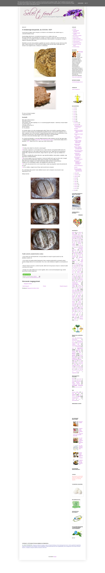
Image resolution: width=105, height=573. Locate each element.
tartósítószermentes (75, 370)
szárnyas (78, 304)
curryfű (75, 251)
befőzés (80, 340)
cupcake (73, 346)
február (75, 186)
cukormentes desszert (76, 345)
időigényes (74, 358)
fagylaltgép (74, 352)
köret (75, 360)
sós (74, 369)
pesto (75, 294)
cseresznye (74, 246)
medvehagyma (75, 284)
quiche (80, 364)
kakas (75, 265)
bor (79, 239)
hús (82, 261)
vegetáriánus (74, 372)
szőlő (80, 305)
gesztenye (74, 256)
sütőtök (75, 307)
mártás (73, 361)
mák (82, 286)
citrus (73, 245)
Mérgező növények (77, 38)
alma (73, 233)
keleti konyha (75, 382)
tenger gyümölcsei (77, 308)
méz (78, 289)
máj (78, 286)
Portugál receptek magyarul (76, 34)
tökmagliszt (74, 313)
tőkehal (73, 314)
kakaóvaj (73, 267)
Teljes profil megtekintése (77, 77)
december (76, 122)
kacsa (78, 264)
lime (77, 279)
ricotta (76, 299)
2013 (74, 116)
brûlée (73, 341)
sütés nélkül (79, 369)
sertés (76, 300)
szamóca (73, 302)
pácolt (75, 364)
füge (75, 254)
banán (80, 237)
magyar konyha (76, 383)
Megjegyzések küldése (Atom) (33, 288)
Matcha (73, 232)
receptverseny (75, 397)
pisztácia (79, 295)
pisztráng (73, 295)
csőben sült (75, 344)
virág (75, 317)
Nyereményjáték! (81, 422)
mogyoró (74, 286)
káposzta (79, 275)
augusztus (76, 176)
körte (81, 276)
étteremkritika (74, 400)
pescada (81, 293)
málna (75, 287)
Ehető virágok (75, 36)
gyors (74, 355)
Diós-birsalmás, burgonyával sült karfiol (78, 137)
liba (73, 279)
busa (75, 242)
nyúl (80, 290)
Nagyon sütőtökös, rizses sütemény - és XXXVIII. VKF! (78, 148)
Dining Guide (75, 392)
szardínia (79, 302)
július (75, 178)
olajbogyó (73, 291)
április (75, 183)
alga (81, 232)
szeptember (76, 174)
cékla (80, 251)
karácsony (78, 381)
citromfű (79, 243)
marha (79, 281)
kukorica (75, 274)
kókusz (76, 276)
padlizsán (78, 291)
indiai (73, 381)
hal (82, 260)
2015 (74, 113)
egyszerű (27, 277)
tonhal (73, 311)
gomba (73, 257)
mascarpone (75, 282)
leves (80, 360)
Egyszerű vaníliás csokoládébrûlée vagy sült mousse (78, 170)
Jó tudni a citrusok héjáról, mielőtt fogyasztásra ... (77, 141)
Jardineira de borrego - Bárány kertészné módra (78, 131)
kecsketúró (79, 270)
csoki (82, 247)
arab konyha (74, 379)
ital (80, 358)
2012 (74, 118)
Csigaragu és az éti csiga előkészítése (81, 462)
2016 (74, 111)
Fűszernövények (76, 41)
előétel (73, 351)
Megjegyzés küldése (28, 283)
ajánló (74, 395)
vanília (81, 316)
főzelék (79, 352)
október (76, 173)
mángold (79, 287)
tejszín (81, 307)
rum (72, 300)
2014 (74, 114)
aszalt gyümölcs (77, 236)
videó (79, 399)
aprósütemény (74, 340)
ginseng (80, 256)
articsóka (81, 234)
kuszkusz (74, 275)
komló (81, 273)
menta (79, 285)
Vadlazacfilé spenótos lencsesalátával (78, 151)
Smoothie (76, 128)
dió (77, 252)
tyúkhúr (81, 311)
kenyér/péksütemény (33, 277)
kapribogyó (75, 268)
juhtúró (74, 264)
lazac (73, 278)
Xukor (78, 232)
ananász (79, 233)
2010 (74, 121)
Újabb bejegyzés (25, 286)
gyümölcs (74, 260)
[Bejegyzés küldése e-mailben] (39, 276)
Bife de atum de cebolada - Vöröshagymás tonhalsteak (77, 162)
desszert (78, 346)
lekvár (77, 278)
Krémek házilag (76, 46)
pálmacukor (79, 297)
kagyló (82, 264)
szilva (73, 304)
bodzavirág (75, 239)
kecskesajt (79, 269)
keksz (78, 272)
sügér (79, 306)
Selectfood (80, 51)
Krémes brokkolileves (78, 165)
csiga (74, 247)
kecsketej (73, 270)
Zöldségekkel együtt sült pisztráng (78, 126)
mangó (75, 280)
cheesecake (79, 342)
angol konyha (79, 378)
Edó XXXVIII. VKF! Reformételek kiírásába (44, 139)
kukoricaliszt (80, 274)
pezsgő (80, 294)
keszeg (78, 273)
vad (79, 314)
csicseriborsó (80, 246)
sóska (73, 306)
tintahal (73, 310)
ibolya (76, 263)
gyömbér (81, 257)
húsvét (80, 379)
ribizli (73, 299)
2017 (74, 109)
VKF (28, 141)
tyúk (77, 311)
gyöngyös (78, 258)
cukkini (81, 250)
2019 (74, 108)
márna (73, 289)
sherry (81, 300)
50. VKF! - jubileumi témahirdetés (81, 447)
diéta (73, 348)
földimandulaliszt (80, 253)
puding (73, 296)
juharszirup (81, 263)
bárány (79, 242)
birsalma (77, 238)
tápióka (75, 312)
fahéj (74, 253)
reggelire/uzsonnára (76, 365)
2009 (74, 190)
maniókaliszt (80, 280)
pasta (82, 361)
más (78, 396)
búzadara (73, 243)
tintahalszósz (79, 310)
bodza (82, 238)
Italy (73, 378)
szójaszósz (74, 305)
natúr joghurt (74, 290)
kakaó (79, 265)
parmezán (76, 293)
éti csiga (75, 320)
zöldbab (75, 318)
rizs (80, 299)
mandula (81, 279)
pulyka (79, 296)
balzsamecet (74, 237)
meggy (73, 285)
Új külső (75, 167)
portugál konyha (77, 385)
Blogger (54, 556)
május (75, 181)
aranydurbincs (75, 234)
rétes (76, 366)
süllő (82, 306)
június (75, 179)
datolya (73, 252)
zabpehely (81, 317)
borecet (73, 240)
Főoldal (44, 286)
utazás (73, 399)
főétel (73, 354)
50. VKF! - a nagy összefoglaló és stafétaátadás (81, 441)
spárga (79, 301)
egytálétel (78, 349)
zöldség (81, 318)
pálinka (73, 297)
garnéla (79, 254)
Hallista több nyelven (77, 42)
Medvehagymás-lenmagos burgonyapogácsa (78, 158)
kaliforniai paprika (80, 267)
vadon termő (74, 316)
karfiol (80, 268)
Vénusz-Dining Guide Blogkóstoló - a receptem (81, 455)
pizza (78, 363)
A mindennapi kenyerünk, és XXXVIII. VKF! (77, 154)
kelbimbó (73, 273)
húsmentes (79, 356)
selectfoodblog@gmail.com (77, 81)
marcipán (73, 281)
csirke (78, 247)
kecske (73, 269)
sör (37, 277)
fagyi (79, 351)
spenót (73, 301)
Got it (86, 3)
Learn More (80, 3)
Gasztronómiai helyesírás (76, 31)
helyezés (73, 396)
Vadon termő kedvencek (77, 39)
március (76, 184)
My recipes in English (77, 35)
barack (73, 238)
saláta (80, 366)
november (76, 124)
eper (82, 252)
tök (80, 312)
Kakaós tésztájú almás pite (77, 145)
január (75, 188)
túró (80, 313)
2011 (74, 119)
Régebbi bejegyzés (63, 286)
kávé (73, 276)
